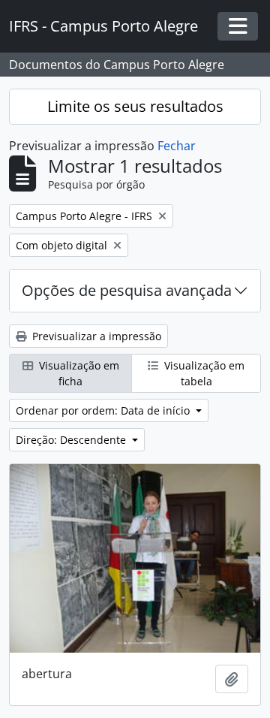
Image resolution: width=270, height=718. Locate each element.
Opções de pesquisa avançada (127, 290)
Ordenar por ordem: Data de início (104, 410)
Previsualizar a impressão (95, 336)
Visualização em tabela (202, 373)
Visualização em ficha (77, 373)
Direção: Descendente (72, 440)
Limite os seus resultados (135, 106)
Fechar (177, 145)
